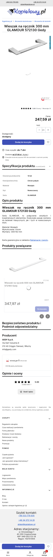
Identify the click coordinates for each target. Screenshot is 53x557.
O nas (4, 499)
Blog (4, 496)
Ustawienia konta (8, 485)
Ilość (38, 125)
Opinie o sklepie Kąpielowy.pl (13, 506)
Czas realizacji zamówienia (12, 427)
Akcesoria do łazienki (42, 21)
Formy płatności (8, 431)
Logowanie (6, 475)
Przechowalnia (8, 482)
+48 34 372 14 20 (39, 2)
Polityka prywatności (10, 464)
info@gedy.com (9, 349)
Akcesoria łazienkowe (23, 21)
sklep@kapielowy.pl (28, 4)
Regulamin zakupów (10, 424)
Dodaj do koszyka (23, 142)
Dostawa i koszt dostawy (11, 434)
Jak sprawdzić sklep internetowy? (15, 461)
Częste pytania (8, 455)
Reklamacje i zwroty (39, 240)
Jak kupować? (7, 458)
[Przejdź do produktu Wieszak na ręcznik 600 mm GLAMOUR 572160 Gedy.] (26, 264)
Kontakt (5, 502)
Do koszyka (42, 309)
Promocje (5, 444)
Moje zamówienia (9, 478)
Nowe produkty (8, 440)
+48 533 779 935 (12, 2)
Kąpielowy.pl (7, 21)
